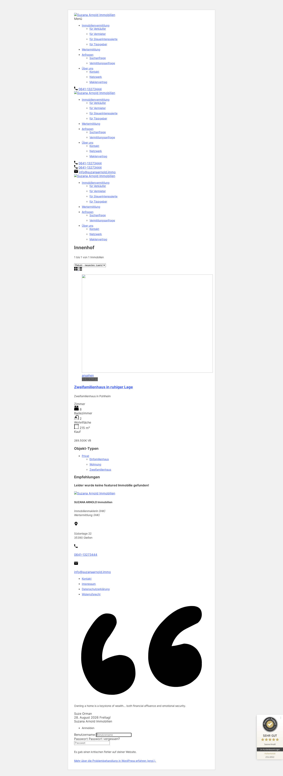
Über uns (87, 68)
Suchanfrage (98, 58)
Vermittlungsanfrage (102, 63)
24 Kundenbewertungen (270, 749)
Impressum (89, 583)
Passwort (81, 739)
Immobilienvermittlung (96, 25)
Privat (85, 455)
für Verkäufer (98, 28)
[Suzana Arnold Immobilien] (94, 15)
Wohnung (95, 464)
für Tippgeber (98, 44)
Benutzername (84, 734)
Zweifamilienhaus (100, 469)
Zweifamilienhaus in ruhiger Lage (103, 387)
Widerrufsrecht (91, 594)
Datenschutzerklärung (96, 589)
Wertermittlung (91, 49)
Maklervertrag (98, 82)
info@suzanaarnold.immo (97, 172)
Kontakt (94, 71)
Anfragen (87, 54)
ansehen (88, 375)
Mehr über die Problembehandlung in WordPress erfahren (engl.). (115, 760)
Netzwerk (96, 76)
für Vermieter (98, 33)
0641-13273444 (90, 89)
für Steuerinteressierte (103, 39)
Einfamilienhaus (99, 459)
